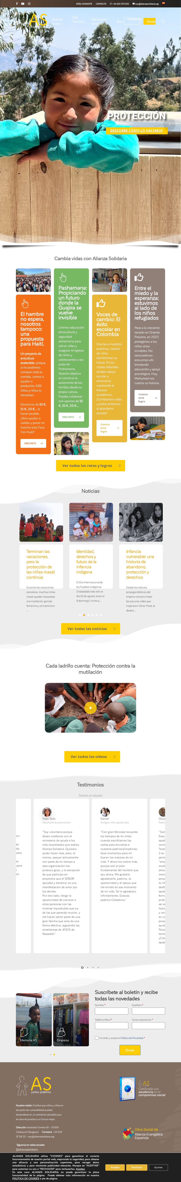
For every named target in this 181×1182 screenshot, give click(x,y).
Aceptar (115, 1167)
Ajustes (80, 1169)
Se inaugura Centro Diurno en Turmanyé (139, 556)
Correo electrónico (142, 1019)
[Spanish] (163, 4)
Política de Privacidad (132, 1037)
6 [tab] (101, 615)
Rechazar (137, 1167)
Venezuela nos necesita (89, 554)
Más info (65, 151)
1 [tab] (80, 615)
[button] (90, 465)
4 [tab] (92, 615)
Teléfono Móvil (103, 1019)
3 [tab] (88, 615)
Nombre (100, 1004)
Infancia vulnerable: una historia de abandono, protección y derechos (40, 564)
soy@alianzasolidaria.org (41, 1136)
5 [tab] (97, 615)
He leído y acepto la (122, 1037)
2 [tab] (84, 615)
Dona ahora (111, 152)
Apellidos (137, 1004)
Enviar (130, 1050)
